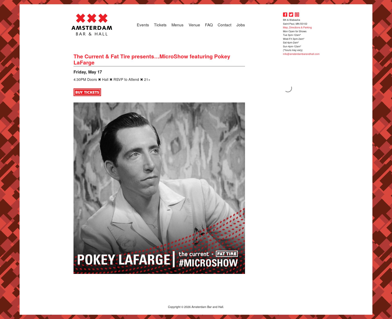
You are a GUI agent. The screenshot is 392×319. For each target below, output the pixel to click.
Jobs (240, 24)
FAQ (209, 24)
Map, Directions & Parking (297, 27)
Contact (224, 24)
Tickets (160, 24)
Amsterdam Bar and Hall (91, 24)
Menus (178, 24)
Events (143, 24)
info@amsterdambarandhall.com (301, 54)
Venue (194, 24)
